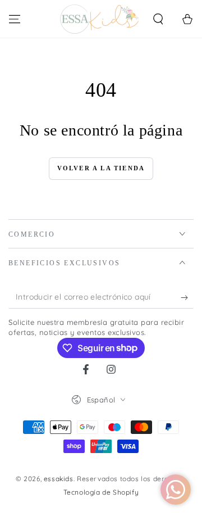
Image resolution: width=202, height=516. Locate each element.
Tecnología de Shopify (101, 492)
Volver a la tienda (101, 168)
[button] (158, 19)
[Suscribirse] (187, 297)
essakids (59, 478)
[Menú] (14, 19)
